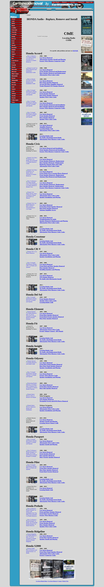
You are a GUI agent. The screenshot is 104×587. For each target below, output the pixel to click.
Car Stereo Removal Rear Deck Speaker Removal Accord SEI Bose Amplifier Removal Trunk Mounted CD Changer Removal (52, 83)
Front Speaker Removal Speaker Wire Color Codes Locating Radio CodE (48, 300)
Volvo (13, 102)
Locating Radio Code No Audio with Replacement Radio (50, 136)
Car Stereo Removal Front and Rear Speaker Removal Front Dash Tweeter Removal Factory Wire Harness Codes (50, 512)
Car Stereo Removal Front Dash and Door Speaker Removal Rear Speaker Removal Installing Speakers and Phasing (52, 267)
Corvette (73, 2)
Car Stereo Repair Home (41, 581)
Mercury (14, 71)
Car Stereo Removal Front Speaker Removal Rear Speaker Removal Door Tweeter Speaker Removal (50, 454)
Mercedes (14, 69)
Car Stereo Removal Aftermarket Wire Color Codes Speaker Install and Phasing (49, 442)
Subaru (14, 93)
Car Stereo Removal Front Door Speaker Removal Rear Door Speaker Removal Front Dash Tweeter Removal (49, 469)
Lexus (13, 62)
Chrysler (14, 32)
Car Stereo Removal (46, 205)
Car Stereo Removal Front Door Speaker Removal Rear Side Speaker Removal (49, 386)
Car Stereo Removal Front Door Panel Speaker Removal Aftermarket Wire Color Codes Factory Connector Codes (51, 552)
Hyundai (14, 47)
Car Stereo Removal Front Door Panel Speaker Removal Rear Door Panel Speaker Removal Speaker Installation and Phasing (51, 365)
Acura (13, 19)
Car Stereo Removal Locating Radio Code (46, 489)
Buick (13, 25)
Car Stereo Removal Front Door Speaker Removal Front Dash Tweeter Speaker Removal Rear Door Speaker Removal (52, 316)
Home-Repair (56, 2)
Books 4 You (65, 581)
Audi (13, 21)
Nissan (13, 78)
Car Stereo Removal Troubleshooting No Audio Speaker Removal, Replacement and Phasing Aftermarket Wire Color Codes (54, 220)
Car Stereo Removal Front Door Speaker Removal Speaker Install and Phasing (49, 537)
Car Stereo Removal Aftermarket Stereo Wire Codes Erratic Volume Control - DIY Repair (51, 329)
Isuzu (13, 52)
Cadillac (14, 27)
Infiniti (13, 49)
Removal (64, 2)
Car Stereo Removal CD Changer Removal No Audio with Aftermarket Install (50, 277)
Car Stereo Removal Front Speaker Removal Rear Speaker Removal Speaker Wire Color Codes (48, 116)
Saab (13, 87)
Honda (13, 45)
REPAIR (75, 50)
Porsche (14, 84)
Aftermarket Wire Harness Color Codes (52, 139)
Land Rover (15, 60)
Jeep (13, 56)
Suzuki (13, 95)
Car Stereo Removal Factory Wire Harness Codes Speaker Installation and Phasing (50, 375)
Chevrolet (14, 30)
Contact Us (81, 2)
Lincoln (14, 65)
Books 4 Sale (89, 2)
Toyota (13, 98)
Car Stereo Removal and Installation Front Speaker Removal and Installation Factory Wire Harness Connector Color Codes (54, 149)
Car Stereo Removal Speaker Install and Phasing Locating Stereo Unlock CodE (49, 421)
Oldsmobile (15, 80)
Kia (13, 58)
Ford (13, 41)
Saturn (13, 89)
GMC (13, 43)
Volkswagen (15, 100)
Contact (60, 581)
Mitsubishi (14, 76)
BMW (13, 23)
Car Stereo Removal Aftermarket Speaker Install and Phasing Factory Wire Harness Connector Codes (53, 59)
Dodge (13, 36)
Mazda (13, 67)
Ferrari (14, 38)
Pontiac (14, 82)
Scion (13, 91)
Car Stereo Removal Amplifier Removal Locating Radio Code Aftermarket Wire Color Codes (49, 127)
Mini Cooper (15, 73)
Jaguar (14, 54)
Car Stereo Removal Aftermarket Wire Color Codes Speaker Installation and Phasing (50, 195)
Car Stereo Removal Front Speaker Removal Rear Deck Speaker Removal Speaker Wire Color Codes (49, 94)
